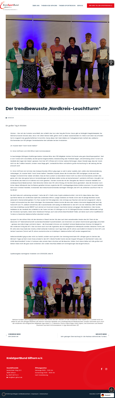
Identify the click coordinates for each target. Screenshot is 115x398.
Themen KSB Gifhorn (49, 5)
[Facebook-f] (102, 369)
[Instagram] (106, 369)
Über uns (35, 5)
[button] (3, 394)
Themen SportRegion (67, 5)
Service (80, 5)
